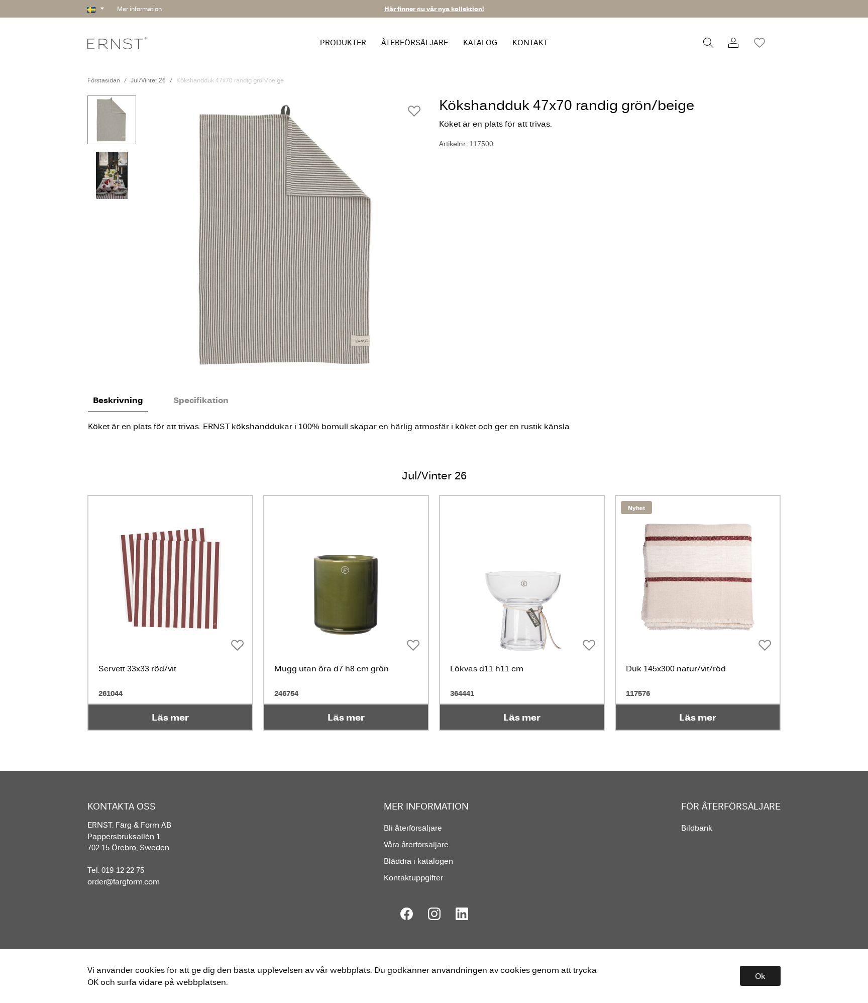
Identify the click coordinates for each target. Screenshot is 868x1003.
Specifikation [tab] (201, 400)
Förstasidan (103, 80)
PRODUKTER (343, 42)
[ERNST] (117, 42)
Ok (760, 976)
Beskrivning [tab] (118, 400)
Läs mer (170, 717)
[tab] (112, 120)
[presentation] (111, 119)
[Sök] (708, 43)
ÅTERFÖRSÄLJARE (414, 42)
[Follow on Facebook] (406, 914)
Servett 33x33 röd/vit (137, 668)
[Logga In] (733, 43)
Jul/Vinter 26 (148, 80)
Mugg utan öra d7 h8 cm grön (331, 668)
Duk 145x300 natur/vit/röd (676, 668)
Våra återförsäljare (416, 844)
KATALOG (480, 42)
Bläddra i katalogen (418, 861)
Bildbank (696, 828)
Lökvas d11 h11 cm (486, 668)
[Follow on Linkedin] (462, 914)
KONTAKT (530, 42)
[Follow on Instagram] (434, 914)
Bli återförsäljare (413, 828)
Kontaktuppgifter (413, 877)
